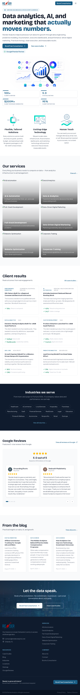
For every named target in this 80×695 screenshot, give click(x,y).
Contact (45, 657)
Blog (4, 657)
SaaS (23, 411)
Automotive (33, 416)
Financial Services (35, 411)
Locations (5, 664)
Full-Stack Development (50, 634)
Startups (65, 416)
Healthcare (14, 407)
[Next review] (72, 501)
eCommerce (27, 407)
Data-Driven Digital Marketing (52, 637)
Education (69, 411)
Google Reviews (8, 670)
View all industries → (40, 423)
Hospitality (54, 407)
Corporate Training (48, 644)
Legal (59, 411)
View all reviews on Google (65, 442)
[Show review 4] (12, 501)
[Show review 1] (7, 501)
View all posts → (72, 530)
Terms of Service (72, 692)
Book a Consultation (49, 660)
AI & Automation (47, 627)
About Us (45, 654)
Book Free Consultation (14, 46)
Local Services (41, 407)
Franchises (65, 407)
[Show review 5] (14, 501)
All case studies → (71, 280)
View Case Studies (53, 606)
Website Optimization (49, 640)
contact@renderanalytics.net (15, 639)
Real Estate (49, 411)
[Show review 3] (11, 501)
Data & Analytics (47, 630)
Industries (5, 660)
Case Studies (6, 654)
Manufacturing (12, 411)
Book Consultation (64, 3)
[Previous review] (68, 501)
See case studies (37, 46)
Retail (56, 416)
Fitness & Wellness (18, 416)
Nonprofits (45, 416)
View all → (74, 173)
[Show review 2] (9, 501)
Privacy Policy (61, 692)
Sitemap (5, 667)
